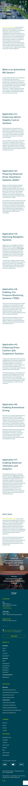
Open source (6, 745)
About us (5, 723)
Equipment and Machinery (9, 712)
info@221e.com (6, 607)
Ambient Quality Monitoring (10, 707)
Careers (5, 728)
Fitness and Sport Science (9, 690)
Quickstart (5, 740)
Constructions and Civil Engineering (12, 710)
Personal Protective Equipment (10, 692)
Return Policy (21, 776)
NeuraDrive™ (6, 670)
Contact (5, 730)
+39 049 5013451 (7, 608)
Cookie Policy (13, 776)
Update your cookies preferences (11, 777)
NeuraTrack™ (6, 656)
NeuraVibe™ (6, 672)
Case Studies (6, 752)
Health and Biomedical (8, 697)
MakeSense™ (6, 677)
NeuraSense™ (6, 663)
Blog (4, 750)
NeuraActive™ (6, 665)
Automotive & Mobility (8, 13)
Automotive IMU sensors (9, 27)
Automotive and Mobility (9, 702)
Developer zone (7, 737)
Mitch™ (4, 651)
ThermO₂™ (5, 653)
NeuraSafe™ (6, 668)
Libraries (5, 747)
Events (4, 725)
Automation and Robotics (9, 705)
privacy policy (18, 631)
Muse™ (4, 648)
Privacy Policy (6, 776)
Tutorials (5, 742)
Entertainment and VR (8, 695)
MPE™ (4, 661)
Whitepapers (6, 755)
